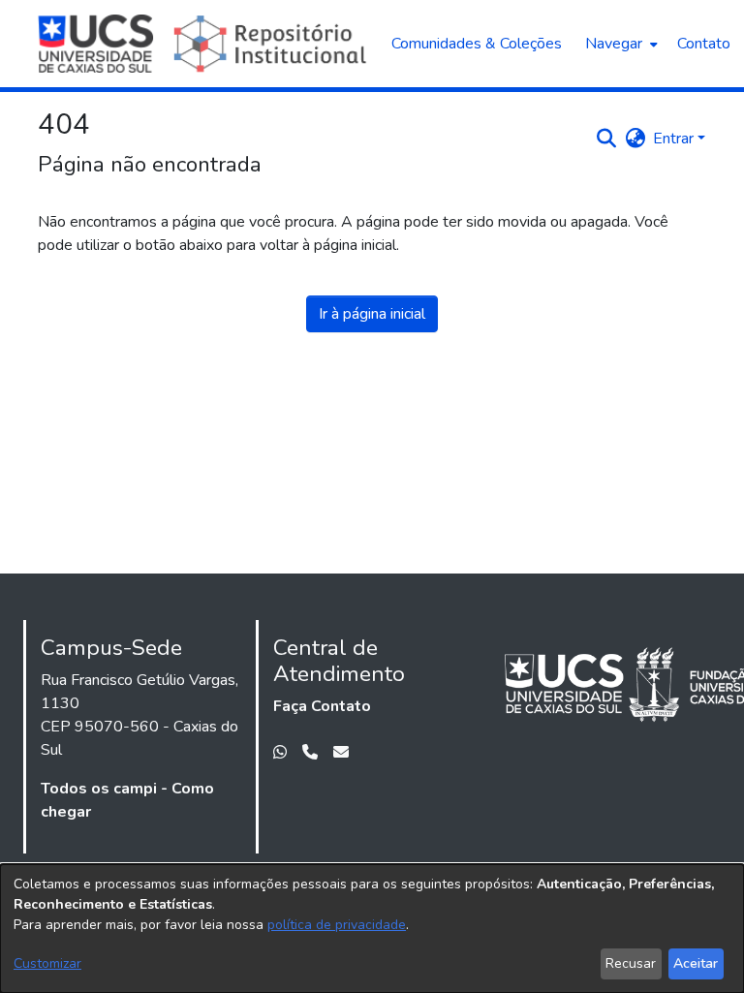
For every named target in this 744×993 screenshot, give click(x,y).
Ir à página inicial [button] (372, 314)
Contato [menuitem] (703, 43)
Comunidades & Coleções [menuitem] (476, 43)
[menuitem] (619, 43)
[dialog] (372, 928)
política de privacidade (336, 924)
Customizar (47, 963)
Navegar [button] (613, 43)
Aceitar (695, 963)
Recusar (630, 963)
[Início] (205, 44)
